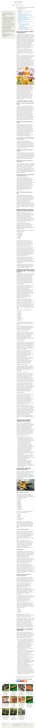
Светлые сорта (22, 677)
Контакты (14, 723)
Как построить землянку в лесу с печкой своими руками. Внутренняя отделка (8, 31)
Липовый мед (32, 676)
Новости (17, 5)
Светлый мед (18, 677)
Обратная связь (25, 723)
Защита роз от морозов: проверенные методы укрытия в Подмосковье (8, 34)
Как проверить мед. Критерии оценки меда (25, 29)
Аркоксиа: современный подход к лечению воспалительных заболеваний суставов (8, 27)
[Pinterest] (22, 681)
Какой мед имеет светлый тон (24, 23)
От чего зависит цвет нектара (24, 25)
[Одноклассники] (25, 681)
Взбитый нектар (22, 26)
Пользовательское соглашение (19, 723)
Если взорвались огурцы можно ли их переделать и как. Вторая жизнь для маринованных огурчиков (8, 18)
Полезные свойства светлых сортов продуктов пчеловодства (25, 28)
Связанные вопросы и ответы (23, 13)
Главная (13, 5)
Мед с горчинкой (25, 676)
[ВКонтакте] (18, 681)
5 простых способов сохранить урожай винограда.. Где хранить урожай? (7, 14)
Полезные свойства (29, 677)
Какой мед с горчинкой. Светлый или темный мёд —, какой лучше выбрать (26, 18)
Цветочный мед (21, 676)
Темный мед (29, 676)
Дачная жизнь (18, 2)
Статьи (21, 5)
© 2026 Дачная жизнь (5, 723)
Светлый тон (25, 677)
